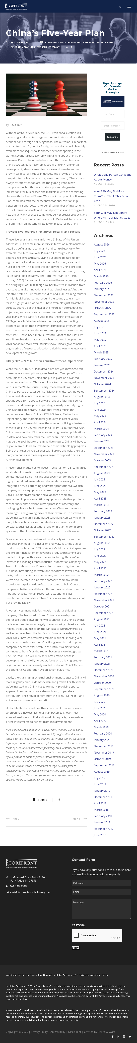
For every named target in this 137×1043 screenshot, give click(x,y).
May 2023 (100, 492)
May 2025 (100, 340)
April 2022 (100, 568)
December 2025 (103, 295)
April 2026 (100, 270)
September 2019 (104, 765)
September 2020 (104, 689)
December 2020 (103, 670)
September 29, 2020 (23, 42)
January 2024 (102, 441)
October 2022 (102, 530)
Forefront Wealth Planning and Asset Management (79, 42)
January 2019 (102, 790)
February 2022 (103, 581)
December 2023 (103, 448)
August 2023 (102, 473)
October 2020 (102, 683)
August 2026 (102, 244)
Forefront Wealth (49, 47)
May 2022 (100, 562)
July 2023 (99, 479)
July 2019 (99, 778)
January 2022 (102, 587)
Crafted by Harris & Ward (99, 1032)
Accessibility (57, 1032)
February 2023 (103, 511)
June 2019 (100, 784)
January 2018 (102, 822)
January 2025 (102, 365)
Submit (75, 947)
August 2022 (102, 543)
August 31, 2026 (104, 183)
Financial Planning (23, 47)
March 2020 (101, 727)
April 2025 (100, 346)
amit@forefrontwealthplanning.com (30, 892)
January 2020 (102, 740)
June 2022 (100, 556)
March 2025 (101, 352)
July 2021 (99, 625)
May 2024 (100, 416)
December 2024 (103, 371)
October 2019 (102, 759)
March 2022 (101, 575)
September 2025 (104, 314)
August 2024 (102, 397)
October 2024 (102, 384)
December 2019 (103, 746)
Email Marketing (107, 152)
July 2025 (99, 327)
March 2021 (101, 651)
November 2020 (104, 676)
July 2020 (99, 702)
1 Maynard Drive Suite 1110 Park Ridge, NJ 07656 (27, 879)
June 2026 (100, 257)
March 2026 (101, 276)
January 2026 (102, 289)
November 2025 (104, 301)
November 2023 (104, 454)
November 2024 (104, 378)
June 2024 (100, 409)
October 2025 (102, 308)
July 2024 (99, 403)
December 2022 (103, 524)
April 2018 (100, 803)
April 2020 (100, 721)
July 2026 (99, 251)
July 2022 (99, 549)
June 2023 (100, 486)
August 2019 (102, 771)
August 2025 (102, 321)
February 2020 (103, 733)
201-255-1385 (18, 886)
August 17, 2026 (104, 222)
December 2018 (103, 797)
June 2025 (100, 333)
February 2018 (103, 816)
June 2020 (100, 708)
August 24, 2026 (104, 205)
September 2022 (104, 536)
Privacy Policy (39, 1032)
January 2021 (102, 663)
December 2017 (103, 829)
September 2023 (104, 467)
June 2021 (100, 632)
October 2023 (102, 460)
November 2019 (104, 752)
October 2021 (102, 606)
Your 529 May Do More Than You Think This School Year (112, 196)
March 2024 (101, 429)
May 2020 (100, 714)
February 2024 (103, 435)
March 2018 (101, 810)
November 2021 (104, 600)
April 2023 (100, 498)
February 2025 (103, 359)
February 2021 (103, 657)
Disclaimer (74, 1032)
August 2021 (102, 619)
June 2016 (100, 835)
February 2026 (103, 282)
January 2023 (102, 517)
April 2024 (100, 422)
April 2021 (100, 644)
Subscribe (112, 137)
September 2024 (104, 390)
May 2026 (100, 263)
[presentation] (97, 935)
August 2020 (102, 695)
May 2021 (100, 638)
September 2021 (104, 613)
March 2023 (101, 505)
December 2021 (103, 594)
